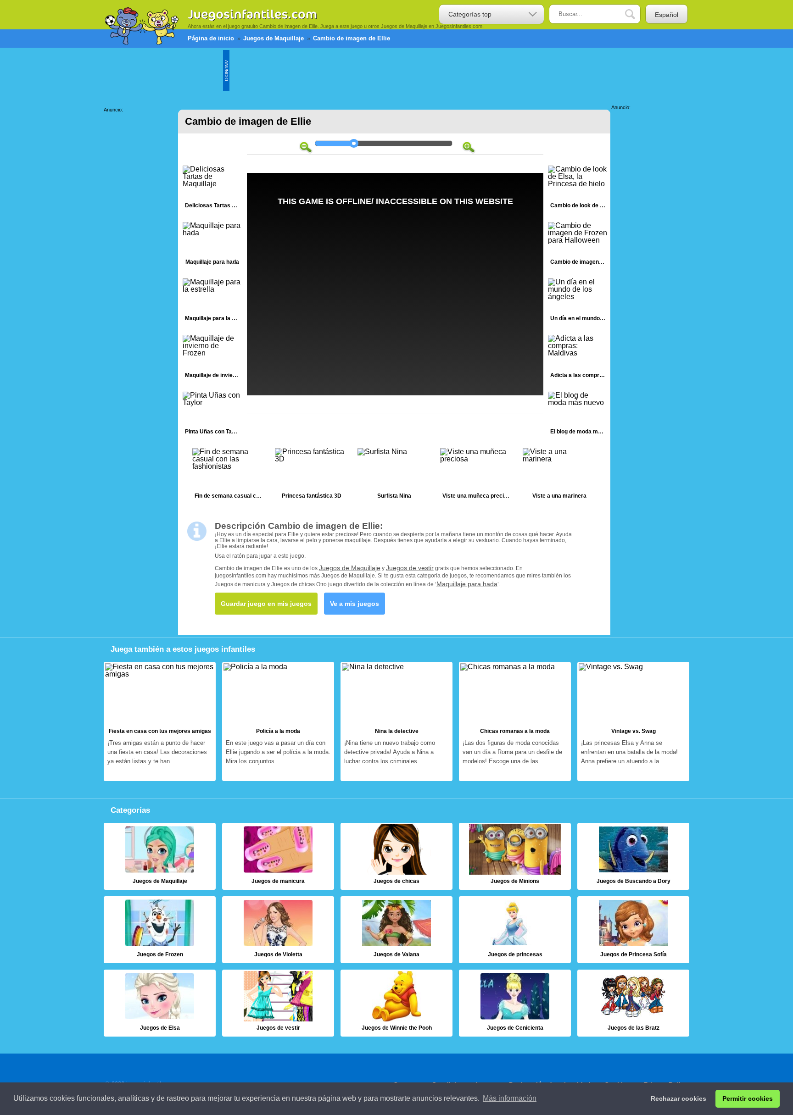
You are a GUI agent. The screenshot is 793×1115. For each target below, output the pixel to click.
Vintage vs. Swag (633, 721)
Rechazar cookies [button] (678, 1098)
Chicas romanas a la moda (515, 721)
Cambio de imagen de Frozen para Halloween (578, 246)
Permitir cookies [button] (747, 1098)
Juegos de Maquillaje (349, 567)
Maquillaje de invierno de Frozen (212, 358)
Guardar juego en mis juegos (266, 603)
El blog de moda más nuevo (578, 415)
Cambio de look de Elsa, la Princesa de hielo (578, 189)
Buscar (637, 14)
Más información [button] (509, 1098)
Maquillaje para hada (212, 246)
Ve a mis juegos (354, 603)
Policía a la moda (278, 721)
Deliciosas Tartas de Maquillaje (212, 189)
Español (666, 14)
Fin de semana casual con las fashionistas (229, 476)
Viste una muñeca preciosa (477, 476)
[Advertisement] (396, 70)
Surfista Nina (394, 476)
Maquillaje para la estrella (212, 302)
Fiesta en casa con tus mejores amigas (160, 721)
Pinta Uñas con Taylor (212, 415)
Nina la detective (396, 721)
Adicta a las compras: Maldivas (578, 358)
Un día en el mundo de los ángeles (578, 302)
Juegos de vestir (410, 567)
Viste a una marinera (559, 476)
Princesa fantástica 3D (312, 476)
